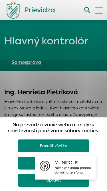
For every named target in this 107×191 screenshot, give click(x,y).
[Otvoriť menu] (99, 10)
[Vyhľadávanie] (87, 10)
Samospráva (26, 62)
